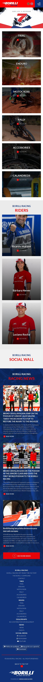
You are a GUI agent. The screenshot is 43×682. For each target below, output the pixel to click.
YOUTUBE (22, 641)
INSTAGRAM (22, 638)
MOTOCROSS (21, 589)
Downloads (22, 649)
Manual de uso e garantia (31, 646)
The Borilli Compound (21, 576)
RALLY (21, 592)
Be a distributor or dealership (21, 622)
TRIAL (22, 584)
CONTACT (21, 578)
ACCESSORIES (21, 595)
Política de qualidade (12, 646)
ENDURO (21, 586)
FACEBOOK (22, 636)
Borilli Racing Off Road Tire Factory (22, 573)
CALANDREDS (21, 597)
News (22, 627)
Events (21, 630)
